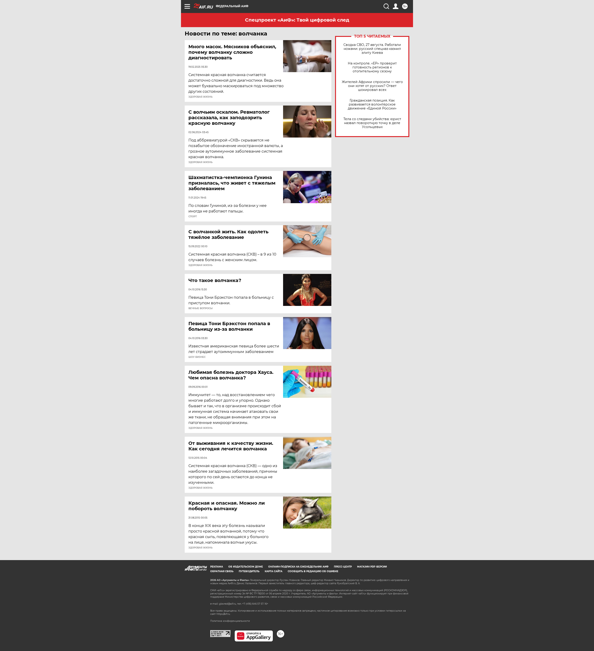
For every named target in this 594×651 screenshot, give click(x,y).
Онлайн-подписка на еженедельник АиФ (298, 566)
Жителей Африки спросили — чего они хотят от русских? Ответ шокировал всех (372, 86)
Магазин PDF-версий (372, 566)
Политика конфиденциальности (230, 620)
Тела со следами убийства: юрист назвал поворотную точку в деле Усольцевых (372, 123)
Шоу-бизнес (197, 357)
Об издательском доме (245, 566)
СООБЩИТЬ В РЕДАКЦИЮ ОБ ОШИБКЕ (313, 571)
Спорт (192, 216)
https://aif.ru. (223, 614)
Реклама (216, 566)
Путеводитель (249, 571)
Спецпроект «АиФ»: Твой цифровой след (297, 20)
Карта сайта (273, 571)
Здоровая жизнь (200, 97)
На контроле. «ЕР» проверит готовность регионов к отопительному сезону (372, 67)
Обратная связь (221, 571)
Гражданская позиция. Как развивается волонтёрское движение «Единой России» (372, 104)
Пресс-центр (343, 566)
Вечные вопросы (200, 308)
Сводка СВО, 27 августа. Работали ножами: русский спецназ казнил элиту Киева (372, 49)
